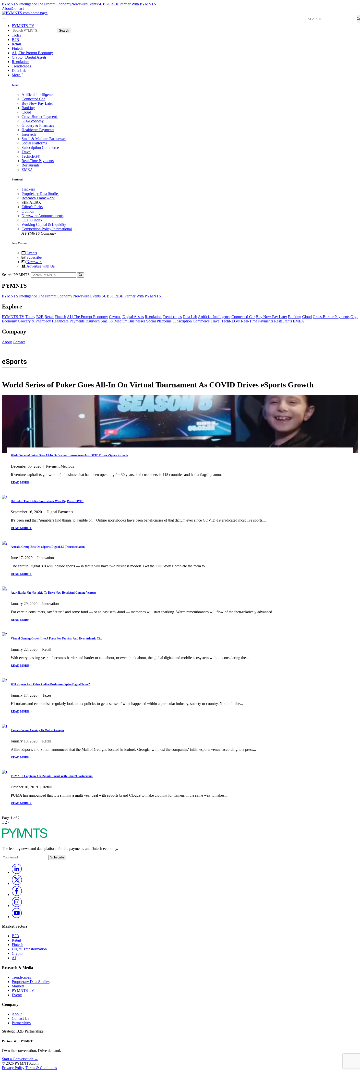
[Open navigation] (4, 18)
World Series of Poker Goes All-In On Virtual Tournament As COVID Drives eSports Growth (69, 455)
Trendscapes (21, 66)
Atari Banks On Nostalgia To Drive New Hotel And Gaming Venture (53, 592)
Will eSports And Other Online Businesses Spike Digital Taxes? (50, 684)
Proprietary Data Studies (40, 193)
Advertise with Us (40, 266)
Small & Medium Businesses (44, 139)
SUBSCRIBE (109, 4)
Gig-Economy (33, 121)
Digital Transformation (29, 949)
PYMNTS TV (23, 26)
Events (92, 4)
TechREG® (31, 156)
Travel (26, 152)
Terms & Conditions (41, 1068)
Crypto (17, 953)
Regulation (20, 62)
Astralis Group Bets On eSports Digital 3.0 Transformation (48, 547)
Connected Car (33, 99)
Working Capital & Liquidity (44, 224)
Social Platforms (34, 143)
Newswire (79, 4)
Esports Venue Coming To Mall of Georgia (37, 730)
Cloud (26, 112)
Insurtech (29, 134)
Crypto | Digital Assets (29, 57)
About (7, 8)
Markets (18, 986)
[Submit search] (80, 275)
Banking (28, 108)
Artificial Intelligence (38, 94)
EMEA (27, 169)
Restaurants (30, 165)
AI (14, 958)
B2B (15, 40)
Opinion (28, 211)
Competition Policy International (47, 229)
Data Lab (19, 70)
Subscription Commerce (40, 147)
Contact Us (20, 1018)
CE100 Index (32, 220)
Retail (16, 44)
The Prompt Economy (54, 4)
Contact (18, 8)
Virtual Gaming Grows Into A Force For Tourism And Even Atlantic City (56, 638)
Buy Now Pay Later (37, 103)
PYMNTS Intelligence (19, 4)
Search (64, 30)
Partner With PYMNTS (138, 4)
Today (17, 35)
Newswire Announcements (42, 216)
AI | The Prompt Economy (32, 53)
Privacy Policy (13, 1068)
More (16, 75)
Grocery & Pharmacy (38, 125)
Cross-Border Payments (40, 117)
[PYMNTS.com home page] (25, 13)
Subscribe (34, 257)
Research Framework (38, 198)
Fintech (17, 48)
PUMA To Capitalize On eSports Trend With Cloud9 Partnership (52, 776)
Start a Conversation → (20, 1059)
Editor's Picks (32, 207)
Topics (15, 84)
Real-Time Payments (38, 161)
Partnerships (21, 1023)
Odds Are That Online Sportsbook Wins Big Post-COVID (47, 501)
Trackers (28, 189)
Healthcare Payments (38, 130)
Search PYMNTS (16, 275)
